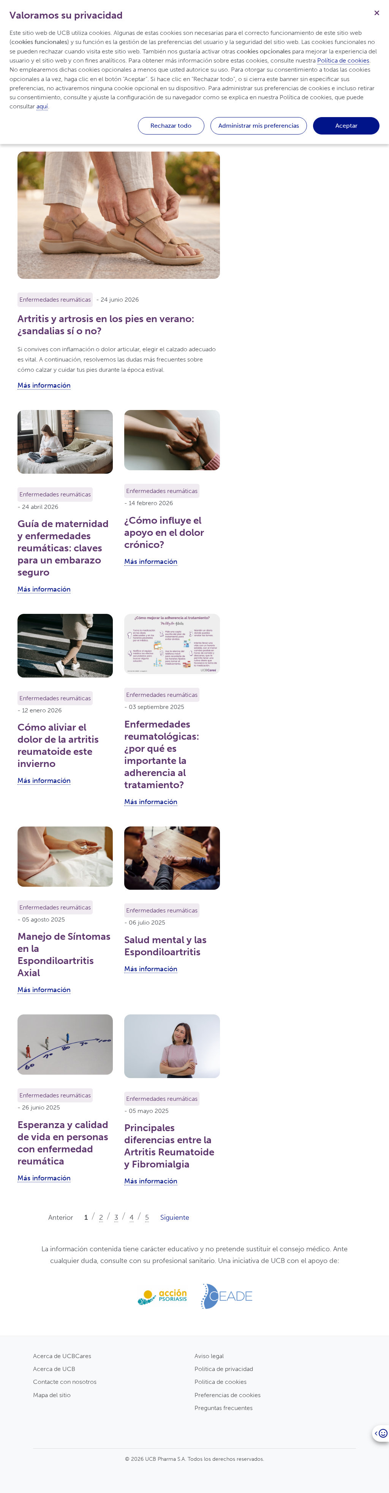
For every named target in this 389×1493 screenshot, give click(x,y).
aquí (42, 106)
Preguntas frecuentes (223, 1408)
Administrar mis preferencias (258, 125)
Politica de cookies (220, 1381)
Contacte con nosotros (64, 1381)
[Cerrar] (376, 12)
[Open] (380, 1433)
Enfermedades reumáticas (55, 299)
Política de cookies (343, 60)
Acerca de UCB (54, 1368)
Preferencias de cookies (227, 1395)
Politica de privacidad (223, 1368)
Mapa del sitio (52, 1395)
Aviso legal (209, 1356)
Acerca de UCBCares (62, 1356)
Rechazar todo (170, 125)
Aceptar (346, 125)
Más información (44, 386)
